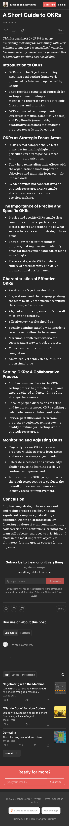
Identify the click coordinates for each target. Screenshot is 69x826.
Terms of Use (50, 588)
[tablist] (17, 633)
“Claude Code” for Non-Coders (24, 708)
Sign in (62, 4)
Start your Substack (25, 810)
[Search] (63, 674)
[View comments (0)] (14, 30)
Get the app (51, 810)
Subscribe (49, 4)
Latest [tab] (15, 674)
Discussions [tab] (28, 674)
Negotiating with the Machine (24, 684)
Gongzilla (9, 732)
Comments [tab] (11, 632)
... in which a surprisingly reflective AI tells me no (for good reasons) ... (24, 690)
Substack (18, 818)
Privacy (37, 798)
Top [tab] (7, 674)
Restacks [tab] (25, 632)
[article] (34, 692)
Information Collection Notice (37, 592)
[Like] (6, 30)
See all (9, 753)
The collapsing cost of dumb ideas (22, 737)
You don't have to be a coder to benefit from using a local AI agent (25, 714)
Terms (46, 798)
